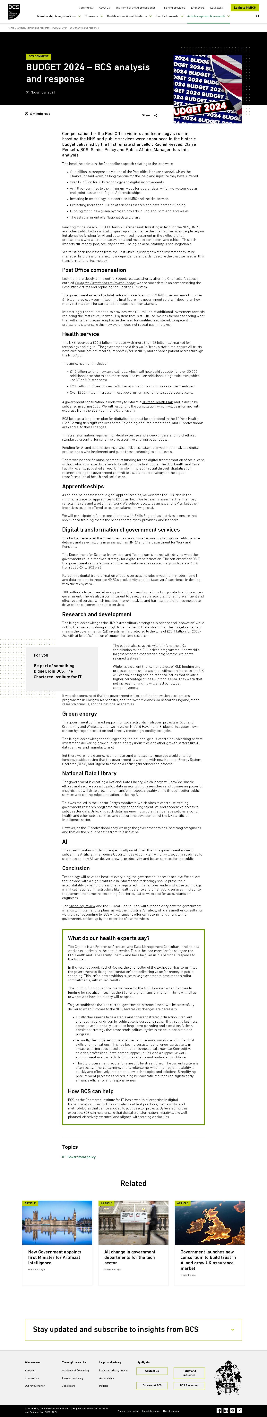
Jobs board (68, 1386)
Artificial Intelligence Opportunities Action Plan (116, 854)
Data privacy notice (128, 1411)
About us (104, 7)
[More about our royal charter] (228, 1377)
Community (86, 7)
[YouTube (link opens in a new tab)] (232, 1410)
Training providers (174, 7)
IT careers (91, 16)
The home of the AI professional (135, 7)
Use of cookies (171, 1411)
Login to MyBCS (245, 7)
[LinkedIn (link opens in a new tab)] (225, 1410)
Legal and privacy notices (113, 1370)
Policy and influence (189, 1373)
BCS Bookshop (189, 1385)
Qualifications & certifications (127, 16)
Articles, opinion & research (206, 16)
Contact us (152, 1371)
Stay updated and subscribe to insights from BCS (116, 1330)
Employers (197, 7)
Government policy (82, 1157)
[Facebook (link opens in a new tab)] (219, 1410)
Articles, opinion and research (33, 28)
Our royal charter (35, 1386)
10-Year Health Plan (157, 402)
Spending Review (82, 906)
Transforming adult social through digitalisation (154, 469)
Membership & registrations (56, 16)
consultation (193, 910)
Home (11, 28)
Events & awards (167, 16)
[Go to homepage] (14, 12)
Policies (103, 1386)
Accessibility (106, 1378)
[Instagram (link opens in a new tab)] (239, 1410)
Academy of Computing (75, 1370)
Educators (216, 7)
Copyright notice (151, 1411)
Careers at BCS (152, 1385)
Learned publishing (72, 1378)
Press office (32, 1378)
